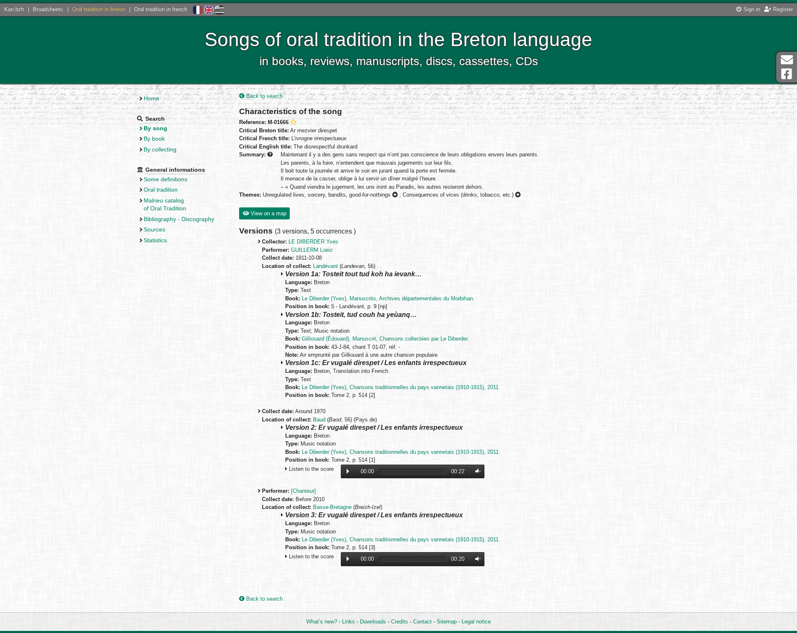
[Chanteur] (303, 491)
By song (155, 128)
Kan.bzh (14, 9)
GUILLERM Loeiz (312, 250)
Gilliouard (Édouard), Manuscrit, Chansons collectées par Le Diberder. (385, 339)
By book (154, 138)
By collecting (160, 149)
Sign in (751, 9)
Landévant (325, 266)
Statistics (155, 240)
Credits (399, 621)
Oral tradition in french (160, 9)
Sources (154, 229)
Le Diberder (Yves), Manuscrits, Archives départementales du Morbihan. (388, 298)
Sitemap (447, 621)
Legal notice (476, 621)
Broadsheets (48, 9)
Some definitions (165, 179)
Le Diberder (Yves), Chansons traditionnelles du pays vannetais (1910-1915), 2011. (401, 387)
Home (151, 98)
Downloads (373, 621)
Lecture (348, 471)
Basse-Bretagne (332, 507)
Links (348, 621)
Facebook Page (786, 74)
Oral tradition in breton (98, 9)
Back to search (263, 96)
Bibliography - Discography (179, 219)
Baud (319, 419)
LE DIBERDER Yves (313, 242)
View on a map (267, 213)
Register (782, 9)
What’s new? (321, 621)
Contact (422, 621)
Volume (476, 471)
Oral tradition (161, 189)
